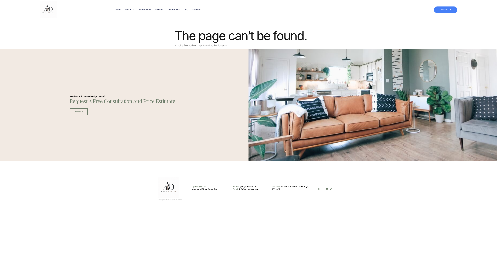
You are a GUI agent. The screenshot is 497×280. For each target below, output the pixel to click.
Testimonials (173, 9)
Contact (196, 9)
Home (118, 9)
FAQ (186, 9)
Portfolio (159, 9)
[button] (445, 9)
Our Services (144, 9)
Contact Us (78, 112)
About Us (129, 9)
